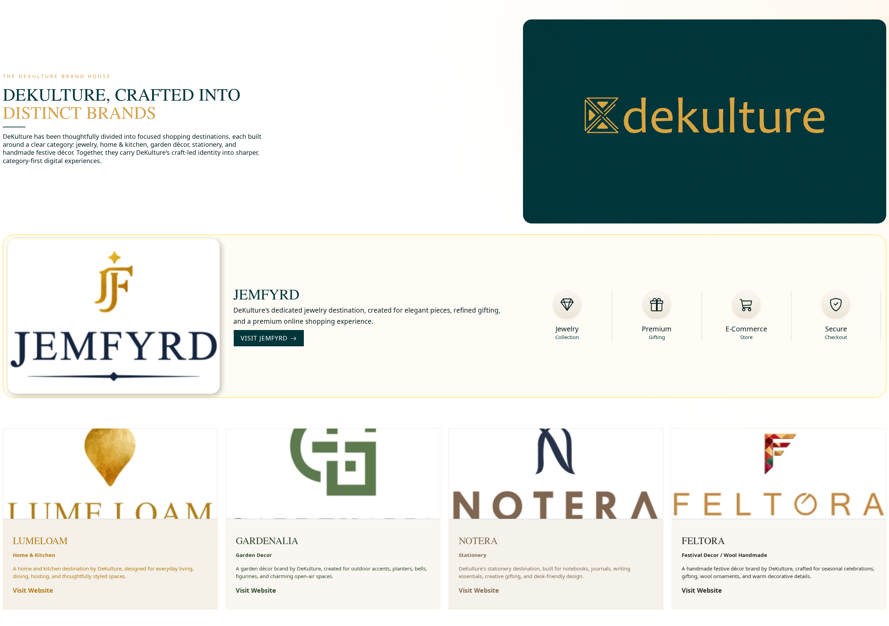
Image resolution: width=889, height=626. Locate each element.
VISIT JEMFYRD (264, 338)
